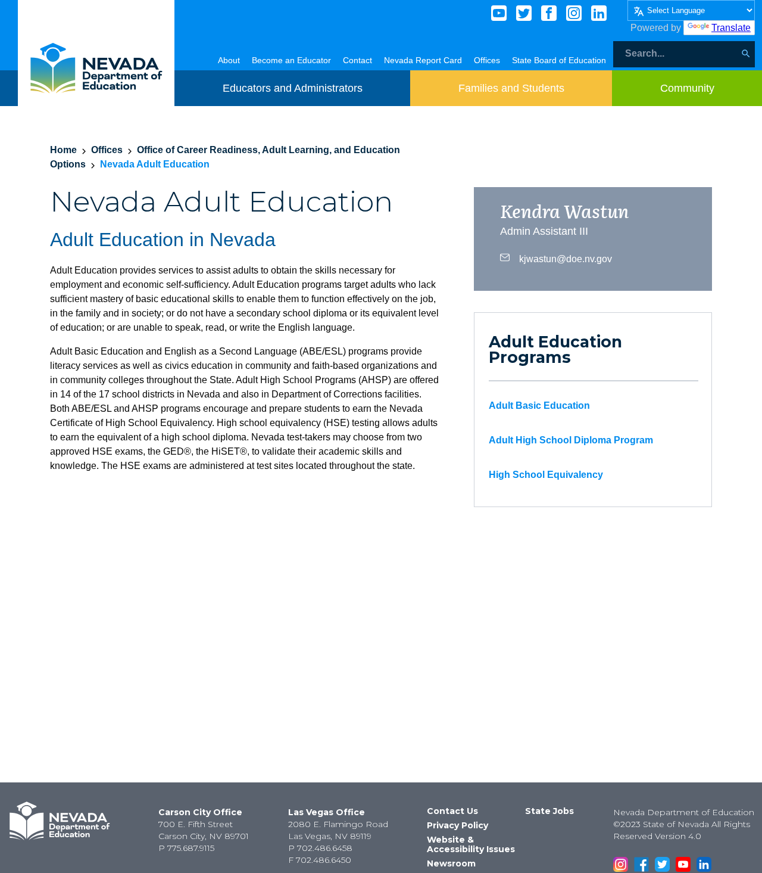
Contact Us (452, 811)
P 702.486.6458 (320, 848)
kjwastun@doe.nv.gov (565, 258)
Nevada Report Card (423, 60)
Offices (487, 60)
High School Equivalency (546, 475)
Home (63, 150)
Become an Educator (291, 60)
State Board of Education (559, 60)
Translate (731, 28)
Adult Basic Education (539, 405)
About (229, 60)
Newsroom (451, 863)
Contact (357, 60)
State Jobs (549, 811)
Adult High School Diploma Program (571, 440)
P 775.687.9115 (186, 848)
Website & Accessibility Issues (471, 844)
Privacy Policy (457, 825)
